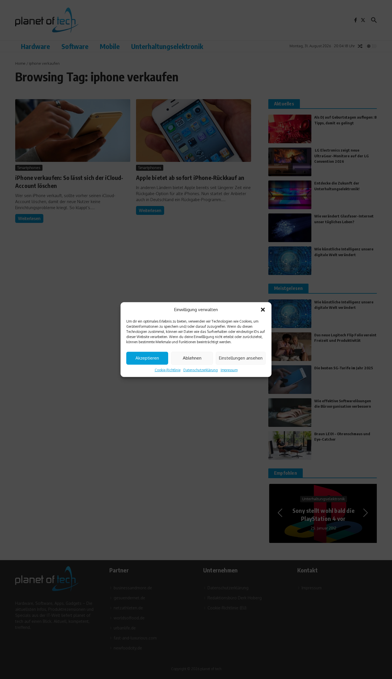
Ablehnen (192, 358)
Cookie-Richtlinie (168, 370)
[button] (263, 310)
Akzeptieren (147, 358)
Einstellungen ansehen (241, 358)
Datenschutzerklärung (200, 370)
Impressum (229, 370)
